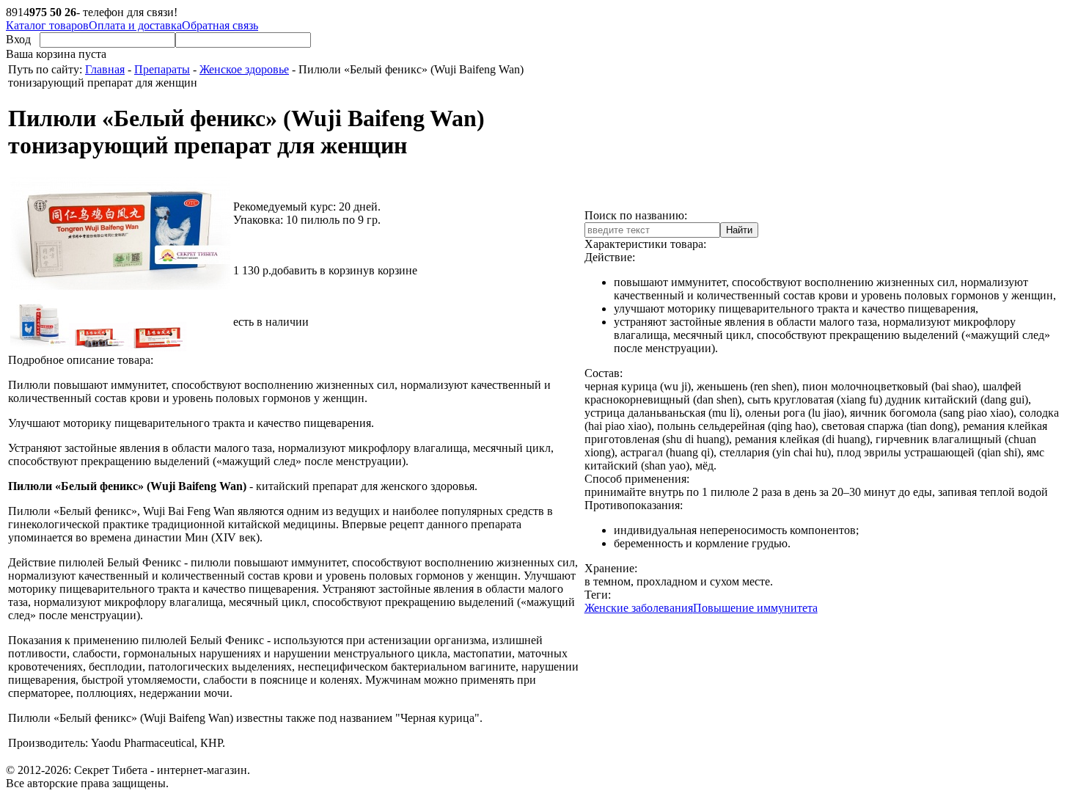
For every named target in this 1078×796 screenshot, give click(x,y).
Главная (105, 69)
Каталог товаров (47, 25)
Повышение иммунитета (755, 608)
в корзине (393, 270)
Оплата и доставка (135, 25)
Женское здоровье (244, 69)
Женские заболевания (638, 608)
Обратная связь (220, 25)
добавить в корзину (320, 270)
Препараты (162, 69)
